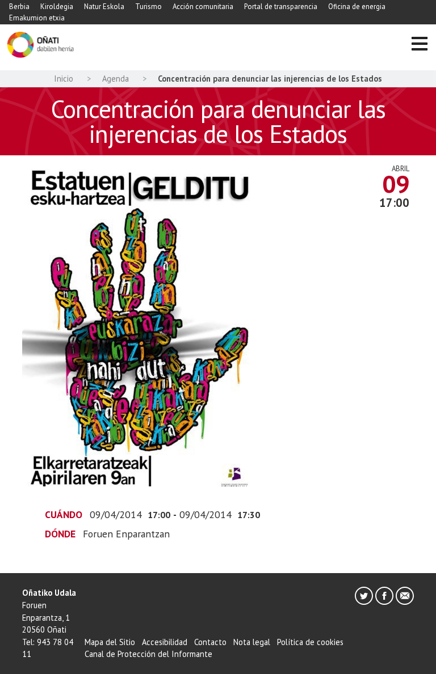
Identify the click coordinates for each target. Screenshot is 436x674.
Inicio (63, 78)
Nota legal (251, 642)
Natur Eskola (104, 6)
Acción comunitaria (203, 6)
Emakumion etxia (37, 18)
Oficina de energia (356, 6)
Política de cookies (310, 642)
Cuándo (63, 514)
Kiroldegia (56, 6)
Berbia (19, 6)
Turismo (148, 6)
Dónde (60, 533)
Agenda (115, 78)
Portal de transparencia (280, 6)
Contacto (210, 642)
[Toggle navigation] (419, 45)
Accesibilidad (164, 642)
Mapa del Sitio (110, 642)
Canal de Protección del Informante (148, 653)
